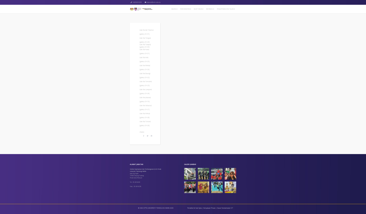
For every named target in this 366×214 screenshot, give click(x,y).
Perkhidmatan (185, 9)
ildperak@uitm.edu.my (154, 2)
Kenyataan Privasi (209, 208)
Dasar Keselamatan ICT (225, 208)
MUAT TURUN (198, 9)
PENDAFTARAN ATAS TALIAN (225, 9)
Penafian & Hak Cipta (194, 208)
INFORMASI (209, 9)
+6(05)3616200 (137, 2)
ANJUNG (173, 9)
